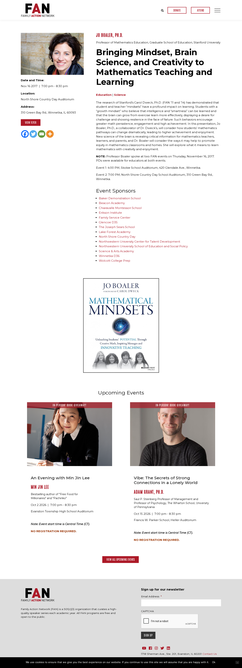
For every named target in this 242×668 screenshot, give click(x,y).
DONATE (177, 10)
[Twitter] (33, 134)
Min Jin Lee (40, 487)
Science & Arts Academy (116, 251)
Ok (213, 662)
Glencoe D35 (108, 222)
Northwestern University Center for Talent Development (139, 241)
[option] (121, 325)
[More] (50, 134)
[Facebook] (25, 134)
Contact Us (209, 653)
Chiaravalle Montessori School (120, 208)
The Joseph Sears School (117, 227)
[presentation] (170, 621)
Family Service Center (114, 217)
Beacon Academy (112, 203)
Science (120, 95)
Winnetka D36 (109, 256)
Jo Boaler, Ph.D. (109, 35)
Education (104, 95)
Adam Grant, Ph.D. (149, 492)
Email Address (151, 596)
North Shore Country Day (117, 236)
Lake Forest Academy (114, 232)
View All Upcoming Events (120, 559)
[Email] (41, 134)
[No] (237, 662)
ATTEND (200, 10)
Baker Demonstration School (120, 198)
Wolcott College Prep (114, 260)
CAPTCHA (147, 611)
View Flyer (30, 122)
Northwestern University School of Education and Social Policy (143, 246)
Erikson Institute (110, 212)
